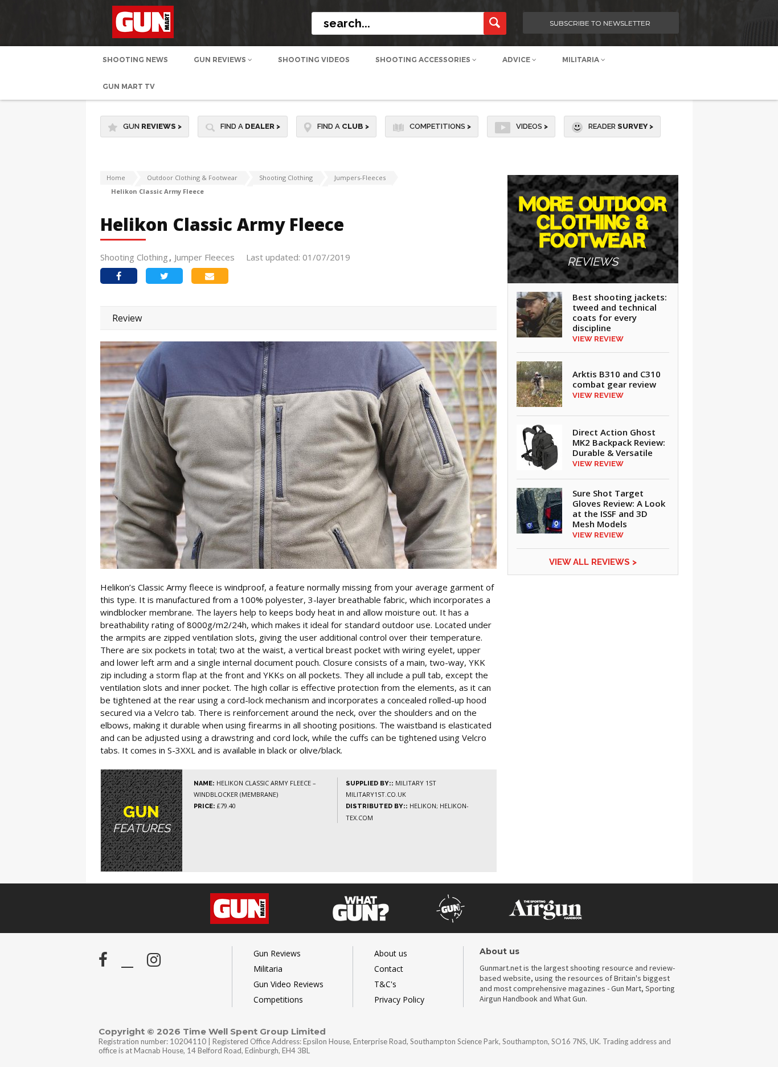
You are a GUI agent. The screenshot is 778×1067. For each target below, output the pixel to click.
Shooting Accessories (423, 59)
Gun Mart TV (129, 86)
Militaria (581, 59)
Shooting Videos (314, 59)
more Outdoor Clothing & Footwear (592, 231)
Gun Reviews (221, 59)
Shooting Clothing (286, 177)
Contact (388, 968)
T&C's (385, 984)
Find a (250, 126)
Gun (152, 126)
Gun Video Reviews (288, 984)
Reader (620, 126)
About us (390, 953)
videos (532, 126)
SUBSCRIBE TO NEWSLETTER (600, 23)
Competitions (440, 126)
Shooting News (135, 59)
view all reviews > (593, 562)
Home (116, 177)
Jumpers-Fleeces (360, 177)
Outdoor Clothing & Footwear (192, 177)
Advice (517, 59)
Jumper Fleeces (204, 257)
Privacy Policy (399, 999)
